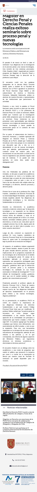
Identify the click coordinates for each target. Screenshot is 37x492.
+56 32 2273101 (20, 460)
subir (23, 375)
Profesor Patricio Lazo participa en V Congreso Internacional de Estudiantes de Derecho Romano (18, 429)
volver (31, 375)
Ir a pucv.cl (32, 1)
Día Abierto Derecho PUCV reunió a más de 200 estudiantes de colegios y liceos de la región (18, 413)
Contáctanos (11, 11)
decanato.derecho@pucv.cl (20, 466)
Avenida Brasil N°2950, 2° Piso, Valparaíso (19, 454)
